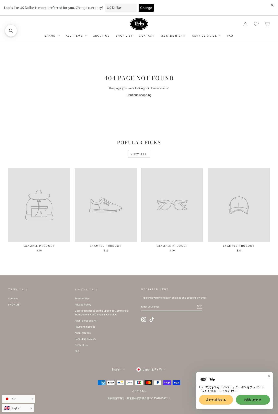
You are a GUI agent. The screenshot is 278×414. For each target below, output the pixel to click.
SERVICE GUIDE (205, 35)
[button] (11, 31)
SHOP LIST (14, 304)
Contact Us (81, 345)
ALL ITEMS (75, 35)
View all (139, 154)
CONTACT (146, 35)
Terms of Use (82, 298)
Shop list (124, 35)
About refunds (83, 332)
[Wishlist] (256, 24)
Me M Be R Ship (173, 35)
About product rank (85, 320)
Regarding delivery (85, 338)
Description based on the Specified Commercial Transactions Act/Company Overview (102, 312)
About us (101, 35)
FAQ (230, 35)
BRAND (51, 35)
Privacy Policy (83, 304)
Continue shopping (139, 95)
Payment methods (85, 326)
